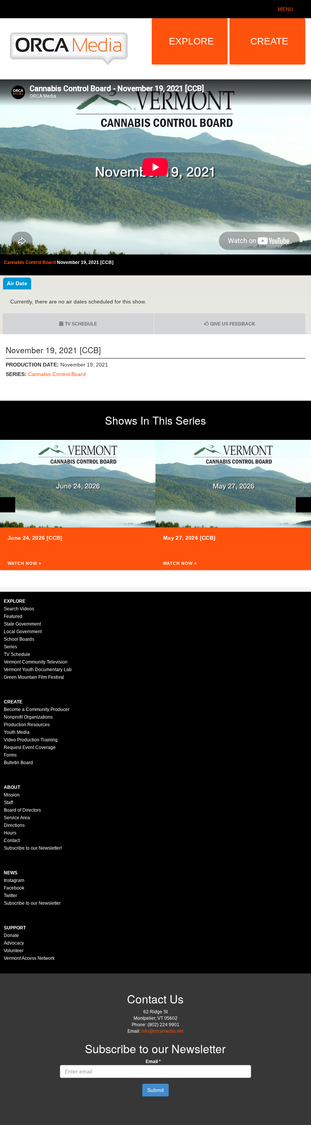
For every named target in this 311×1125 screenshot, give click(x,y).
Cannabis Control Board (57, 374)
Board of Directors (22, 810)
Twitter (10, 895)
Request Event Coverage (30, 747)
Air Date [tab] (17, 283)
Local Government (23, 631)
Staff (8, 802)
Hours (10, 833)
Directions (14, 825)
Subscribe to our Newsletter (32, 903)
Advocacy (14, 943)
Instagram (14, 880)
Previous (7, 504)
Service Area (17, 817)
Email (153, 1061)
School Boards (19, 639)
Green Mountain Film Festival (34, 677)
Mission (12, 795)
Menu (285, 9)
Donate (11, 935)
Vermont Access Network (29, 958)
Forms (10, 755)
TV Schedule (80, 324)
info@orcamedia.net (162, 1031)
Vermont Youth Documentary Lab (38, 669)
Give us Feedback (232, 324)
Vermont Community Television (36, 662)
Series (10, 646)
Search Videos (19, 608)
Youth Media (17, 732)
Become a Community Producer (36, 709)
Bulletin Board (18, 762)
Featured (13, 616)
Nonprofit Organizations (28, 717)
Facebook (14, 888)
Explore (191, 41)
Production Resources (27, 724)
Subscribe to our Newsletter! (33, 848)
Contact (12, 840)
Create (269, 41)
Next (303, 504)
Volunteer (14, 950)
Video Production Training (31, 740)
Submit (155, 1090)
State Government (22, 624)
